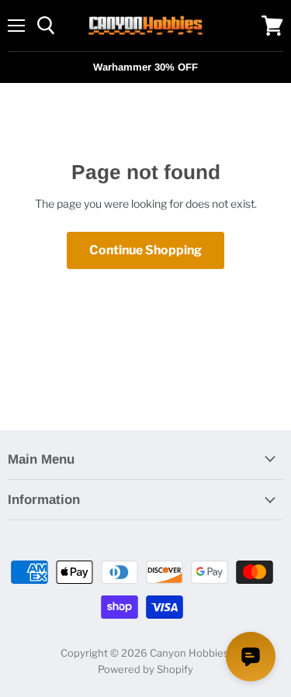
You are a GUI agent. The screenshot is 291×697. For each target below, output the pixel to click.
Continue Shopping (145, 250)
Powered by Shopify (145, 669)
